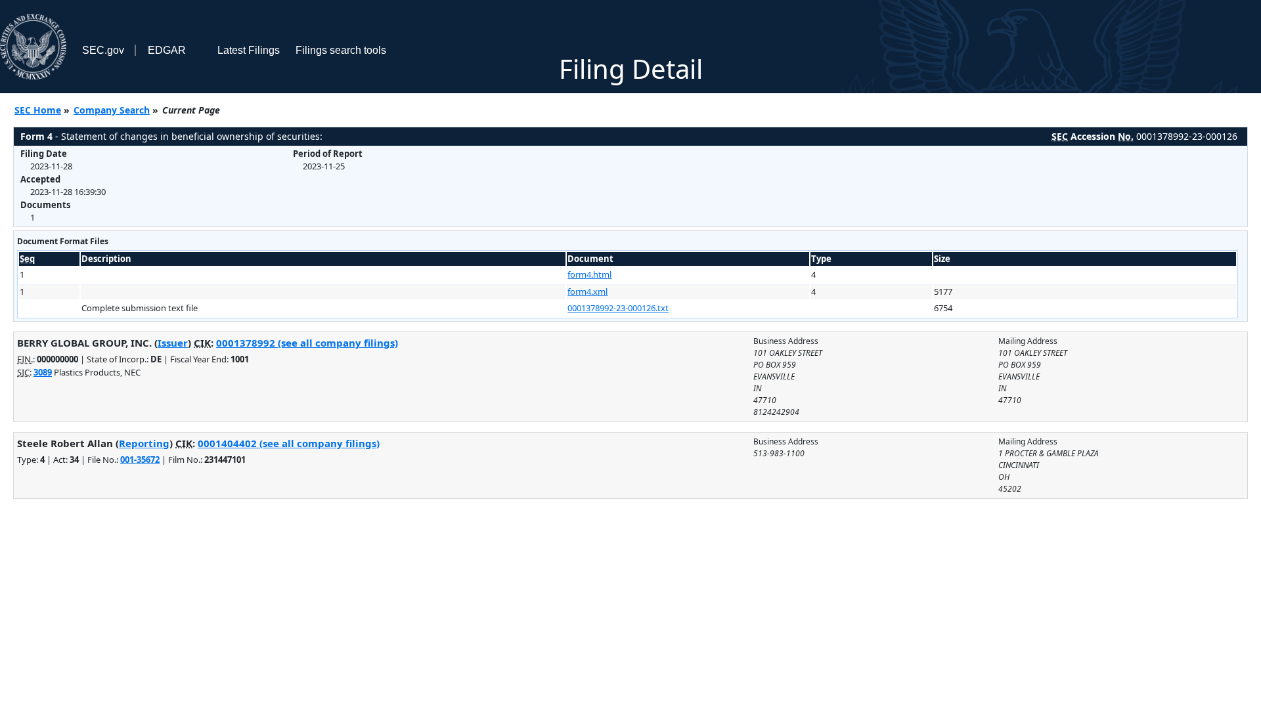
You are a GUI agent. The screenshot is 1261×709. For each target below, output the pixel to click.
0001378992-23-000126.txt (618, 308)
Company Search (112, 110)
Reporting (144, 443)
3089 (42, 372)
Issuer (173, 342)
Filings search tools (341, 50)
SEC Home (37, 110)
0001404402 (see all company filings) (289, 443)
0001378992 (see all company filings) (307, 342)
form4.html (589, 274)
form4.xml (587, 291)
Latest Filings (248, 50)
